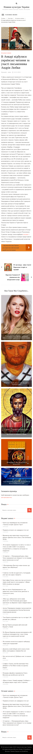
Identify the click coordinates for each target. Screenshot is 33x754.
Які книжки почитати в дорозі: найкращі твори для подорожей (16, 642)
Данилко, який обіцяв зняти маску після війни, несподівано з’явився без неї (16, 650)
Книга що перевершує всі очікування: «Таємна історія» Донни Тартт (15, 524)
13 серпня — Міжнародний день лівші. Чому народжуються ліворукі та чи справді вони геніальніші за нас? (17, 558)
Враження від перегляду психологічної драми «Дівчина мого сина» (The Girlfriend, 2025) (17, 537)
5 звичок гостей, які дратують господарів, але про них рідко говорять (16, 574)
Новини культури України (16, 7)
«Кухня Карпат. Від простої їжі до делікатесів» (16, 463)
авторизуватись (6, 497)
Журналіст (4, 72)
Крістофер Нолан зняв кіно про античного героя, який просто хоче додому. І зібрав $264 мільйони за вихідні (17, 582)
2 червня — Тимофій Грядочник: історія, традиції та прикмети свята (16, 430)
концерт (26, 234)
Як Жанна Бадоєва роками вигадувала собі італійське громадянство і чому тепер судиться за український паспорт (17, 634)
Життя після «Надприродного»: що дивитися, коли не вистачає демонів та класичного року (16, 591)
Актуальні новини (6, 53)
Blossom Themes (10, 751)
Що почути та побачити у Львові (16, 434)
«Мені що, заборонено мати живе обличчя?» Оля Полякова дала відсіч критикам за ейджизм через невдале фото (17, 601)
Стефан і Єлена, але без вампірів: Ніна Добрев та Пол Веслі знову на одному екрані (15, 665)
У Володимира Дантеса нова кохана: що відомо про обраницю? (16, 566)
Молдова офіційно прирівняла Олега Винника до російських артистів (15, 674)
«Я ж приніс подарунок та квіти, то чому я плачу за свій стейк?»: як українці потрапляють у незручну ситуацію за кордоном (17, 548)
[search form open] (16, 3)
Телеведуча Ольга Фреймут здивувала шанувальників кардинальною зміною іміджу (16, 337)
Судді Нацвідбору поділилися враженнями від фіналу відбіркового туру (16, 482)
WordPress (25, 751)
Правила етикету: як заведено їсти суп (16, 530)
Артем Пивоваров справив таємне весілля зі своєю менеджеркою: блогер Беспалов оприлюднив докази (17, 610)
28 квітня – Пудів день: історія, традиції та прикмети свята (16, 383)
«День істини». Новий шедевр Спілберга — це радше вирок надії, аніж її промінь (17, 681)
